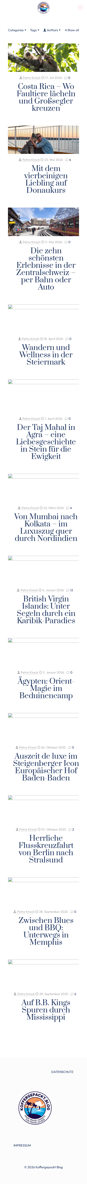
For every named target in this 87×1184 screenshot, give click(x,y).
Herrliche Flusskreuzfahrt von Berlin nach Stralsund (46, 849)
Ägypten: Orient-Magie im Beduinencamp (46, 688)
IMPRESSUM (22, 1145)
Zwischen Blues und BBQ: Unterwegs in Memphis (46, 931)
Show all (73, 30)
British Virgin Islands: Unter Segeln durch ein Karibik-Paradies (46, 610)
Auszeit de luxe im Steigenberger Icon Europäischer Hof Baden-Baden (46, 767)
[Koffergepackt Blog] (43, 7)
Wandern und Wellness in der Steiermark (45, 355)
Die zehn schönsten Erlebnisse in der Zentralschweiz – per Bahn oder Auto (46, 269)
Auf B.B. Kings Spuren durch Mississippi (46, 1010)
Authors (52, 30)
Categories (16, 30)
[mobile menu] (80, 7)
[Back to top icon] (77, 1174)
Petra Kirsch (31, 78)
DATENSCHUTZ (62, 1072)
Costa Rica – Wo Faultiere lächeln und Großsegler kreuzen (46, 97)
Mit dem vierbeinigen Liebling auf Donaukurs (46, 179)
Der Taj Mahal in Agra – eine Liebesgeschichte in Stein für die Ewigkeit (46, 442)
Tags (33, 30)
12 (71, 590)
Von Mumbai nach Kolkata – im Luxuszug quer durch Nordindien (46, 528)
